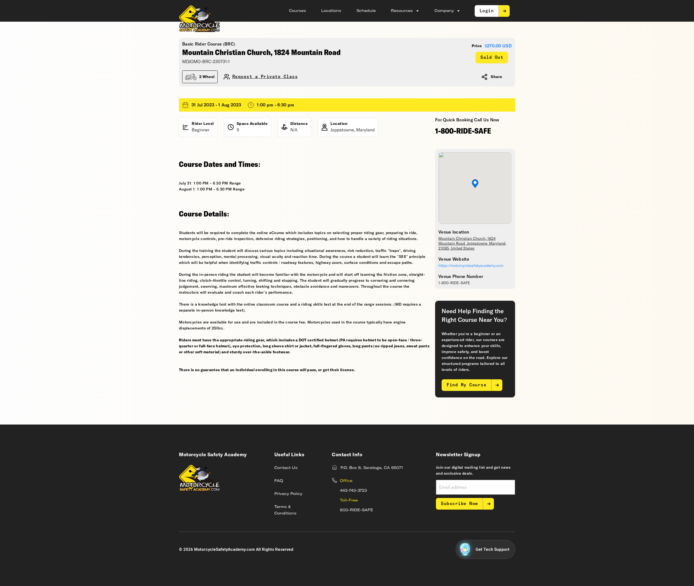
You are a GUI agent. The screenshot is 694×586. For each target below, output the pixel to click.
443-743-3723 (353, 491)
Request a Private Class (265, 76)
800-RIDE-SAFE (356, 510)
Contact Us (286, 468)
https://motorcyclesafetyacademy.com (470, 266)
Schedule (366, 11)
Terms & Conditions (285, 510)
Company (444, 11)
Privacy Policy (288, 494)
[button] (475, 183)
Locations (331, 11)
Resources (402, 11)
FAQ (278, 481)
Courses (297, 11)
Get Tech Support (492, 549)
